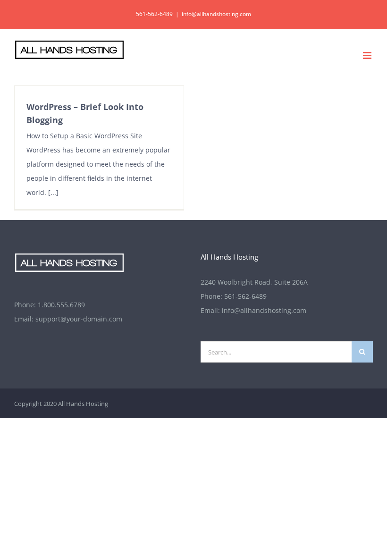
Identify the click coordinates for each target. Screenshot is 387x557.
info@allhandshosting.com (216, 14)
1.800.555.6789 (61, 304)
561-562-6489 (245, 296)
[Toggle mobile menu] (368, 55)
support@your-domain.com (78, 318)
